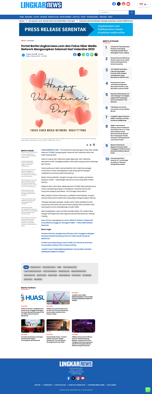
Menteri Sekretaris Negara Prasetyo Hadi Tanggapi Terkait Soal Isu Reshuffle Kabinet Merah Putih (120, 149)
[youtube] (128, 5)
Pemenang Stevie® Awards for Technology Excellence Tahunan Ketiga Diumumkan (119, 161)
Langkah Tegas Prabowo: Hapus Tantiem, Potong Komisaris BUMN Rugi (120, 118)
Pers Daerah (76, 275)
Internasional (92, 17)
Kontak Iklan (60, 385)
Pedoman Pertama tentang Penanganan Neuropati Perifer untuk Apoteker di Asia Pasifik (119, 86)
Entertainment (65, 17)
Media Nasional (29, 275)
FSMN (59, 267)
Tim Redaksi (47, 385)
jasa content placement (32, 271)
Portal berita (87, 275)
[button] (87, 145)
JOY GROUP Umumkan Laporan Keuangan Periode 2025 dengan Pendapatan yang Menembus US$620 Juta (120, 73)
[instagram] (124, 5)
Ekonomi (43, 17)
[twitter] (119, 5)
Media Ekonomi (64, 271)
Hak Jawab (111, 385)
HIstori (37, 385)
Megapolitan (53, 17)
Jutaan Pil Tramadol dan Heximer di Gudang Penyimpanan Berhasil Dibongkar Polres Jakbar (120, 50)
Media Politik (52, 275)
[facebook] (114, 5)
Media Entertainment (79, 271)
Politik (36, 17)
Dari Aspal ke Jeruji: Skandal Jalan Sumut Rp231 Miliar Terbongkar (44, 21)
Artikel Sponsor (35, 267)
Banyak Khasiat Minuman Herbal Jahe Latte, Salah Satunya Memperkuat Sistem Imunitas (120, 61)
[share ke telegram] (88, 56)
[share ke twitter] (79, 56)
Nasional (28, 17)
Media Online (41, 275)
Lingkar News (30, 54)
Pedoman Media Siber (96, 385)
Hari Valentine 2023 (69, 267)
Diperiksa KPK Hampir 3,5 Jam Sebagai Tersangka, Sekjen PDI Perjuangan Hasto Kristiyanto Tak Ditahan (120, 98)
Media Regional (64, 275)
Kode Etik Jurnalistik (77, 385)
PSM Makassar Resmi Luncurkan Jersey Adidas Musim (120, 109)
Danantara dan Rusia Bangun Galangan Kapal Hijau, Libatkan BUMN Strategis (98, 21)
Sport (83, 17)
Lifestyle (76, 17)
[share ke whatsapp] (84, 56)
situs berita (38, 279)
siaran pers (28, 279)
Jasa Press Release (50, 271)
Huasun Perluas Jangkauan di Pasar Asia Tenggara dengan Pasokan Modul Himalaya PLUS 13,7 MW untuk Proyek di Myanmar (67, 236)
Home (22, 17)
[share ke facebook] (75, 56)
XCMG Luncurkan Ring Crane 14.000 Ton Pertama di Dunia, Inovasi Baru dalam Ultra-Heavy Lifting (67, 243)
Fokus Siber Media (49, 267)
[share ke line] (92, 56)
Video (110, 17)
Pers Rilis (103, 17)
